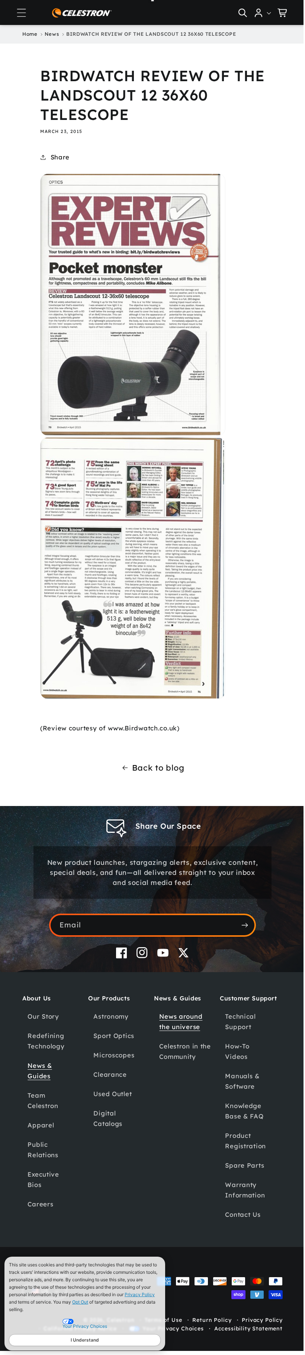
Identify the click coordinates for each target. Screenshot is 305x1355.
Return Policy (206, 1320)
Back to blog (155, 767)
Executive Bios (43, 1179)
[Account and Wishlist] (257, 12)
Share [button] (60, 157)
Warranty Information (241, 1190)
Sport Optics (112, 1036)
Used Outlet (111, 1094)
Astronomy (109, 1016)
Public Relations (43, 1149)
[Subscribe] (242, 925)
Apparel (41, 1125)
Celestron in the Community (181, 1051)
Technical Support (236, 1021)
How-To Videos (233, 1051)
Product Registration (241, 1141)
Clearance (108, 1074)
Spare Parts (240, 1165)
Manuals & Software (238, 1081)
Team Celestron (43, 1100)
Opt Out (80, 1302)
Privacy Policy (140, 1294)
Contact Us (238, 1214)
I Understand (85, 1340)
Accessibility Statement (243, 1328)
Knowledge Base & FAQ (240, 1111)
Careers (40, 1204)
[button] (21, 12)
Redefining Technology (46, 1041)
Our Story (43, 1016)
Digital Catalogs (106, 1118)
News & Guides (40, 1071)
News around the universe (178, 1021)
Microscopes (112, 1055)
